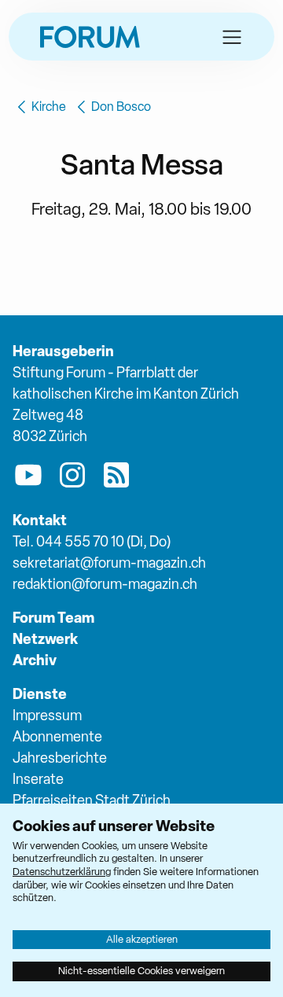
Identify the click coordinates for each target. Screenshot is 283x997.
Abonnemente (57, 736)
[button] (232, 37)
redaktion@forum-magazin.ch (105, 584)
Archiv (35, 660)
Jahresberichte (60, 758)
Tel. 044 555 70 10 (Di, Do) (92, 541)
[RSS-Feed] (116, 478)
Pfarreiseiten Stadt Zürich (92, 800)
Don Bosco (121, 106)
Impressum (47, 715)
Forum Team (53, 617)
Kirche (48, 106)
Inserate (38, 779)
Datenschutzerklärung (62, 871)
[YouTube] (28, 478)
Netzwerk (45, 639)
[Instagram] (72, 478)
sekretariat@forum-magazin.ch (109, 563)
